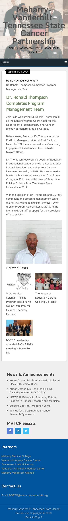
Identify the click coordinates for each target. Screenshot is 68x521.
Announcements (25, 80)
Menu (5, 62)
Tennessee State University (17, 464)
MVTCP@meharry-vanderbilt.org (28, 495)
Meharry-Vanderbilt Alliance (17, 472)
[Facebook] (10, 431)
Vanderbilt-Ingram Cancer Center (21, 460)
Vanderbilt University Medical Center (23, 468)
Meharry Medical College (16, 456)
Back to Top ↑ (34, 517)
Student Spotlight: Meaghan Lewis (30, 405)
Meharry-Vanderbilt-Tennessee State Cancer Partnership (34, 25)
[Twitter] (26, 431)
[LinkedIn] (18, 431)
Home (9, 80)
